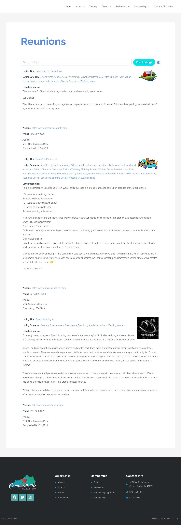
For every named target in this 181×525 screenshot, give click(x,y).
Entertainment (111, 77)
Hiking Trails (43, 81)
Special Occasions (70, 81)
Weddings (90, 177)
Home (68, 6)
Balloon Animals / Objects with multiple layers (77, 165)
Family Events (29, 81)
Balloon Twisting (71, 169)
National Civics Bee (163, 6)
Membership (140, 6)
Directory (93, 6)
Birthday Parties (89, 169)
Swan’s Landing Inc (45, 319)
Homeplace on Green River (49, 71)
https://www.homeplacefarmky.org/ (49, 128)
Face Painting (61, 173)
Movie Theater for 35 (134, 173)
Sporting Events (60, 177)
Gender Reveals (96, 173)
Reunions (55, 81)
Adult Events (46, 77)
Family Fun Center (78, 173)
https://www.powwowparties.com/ (49, 288)
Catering (44, 325)
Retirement (121, 6)
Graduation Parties (114, 173)
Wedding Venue (88, 81)
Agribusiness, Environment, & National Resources (78, 77)
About (78, 6)
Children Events (105, 169)
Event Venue (125, 77)
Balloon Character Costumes (48, 169)
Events (105, 6)
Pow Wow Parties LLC (46, 159)
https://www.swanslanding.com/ (48, 405)
